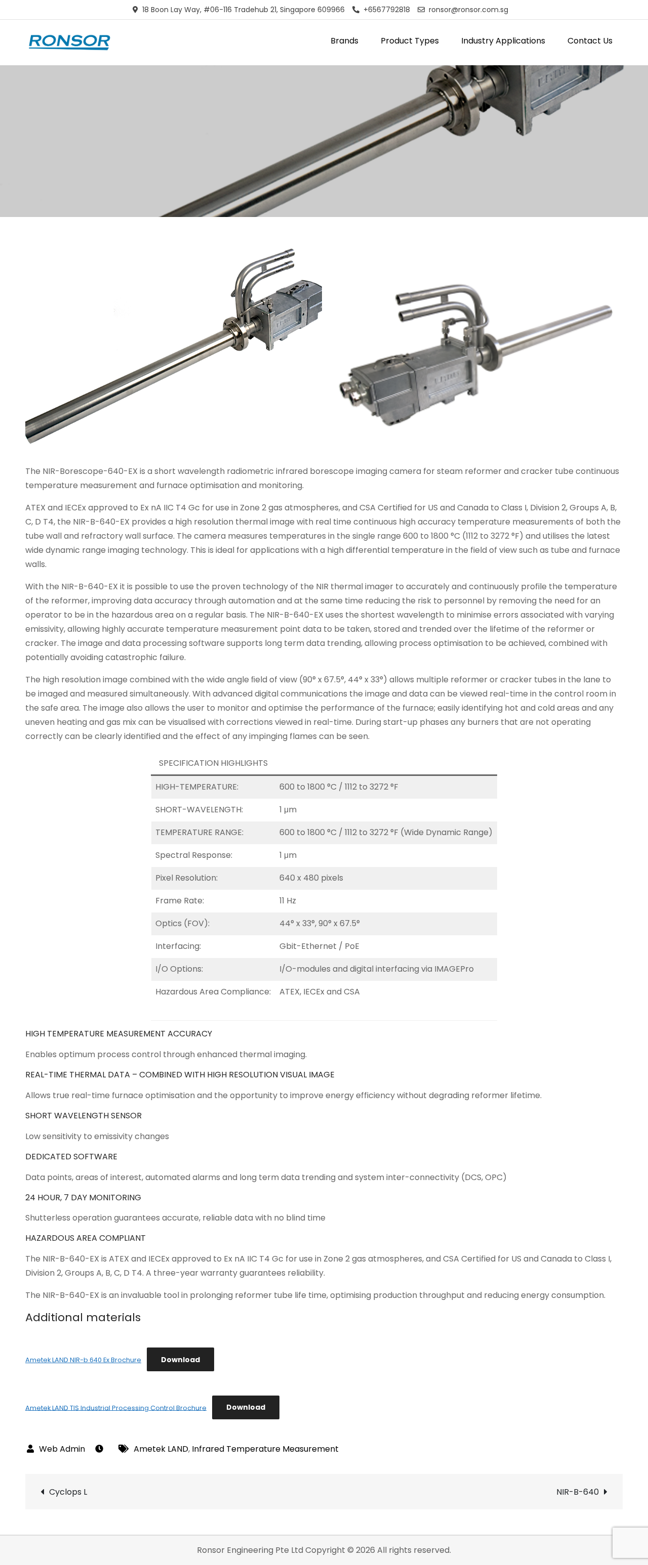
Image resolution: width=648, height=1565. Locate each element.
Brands (344, 41)
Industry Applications (503, 41)
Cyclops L (68, 1492)
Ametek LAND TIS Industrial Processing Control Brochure (116, 1407)
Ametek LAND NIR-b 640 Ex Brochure (83, 1360)
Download (180, 1360)
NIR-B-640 (577, 1492)
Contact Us (590, 41)
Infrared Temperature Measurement (265, 1449)
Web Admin (62, 1449)
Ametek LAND (161, 1449)
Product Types (410, 41)
